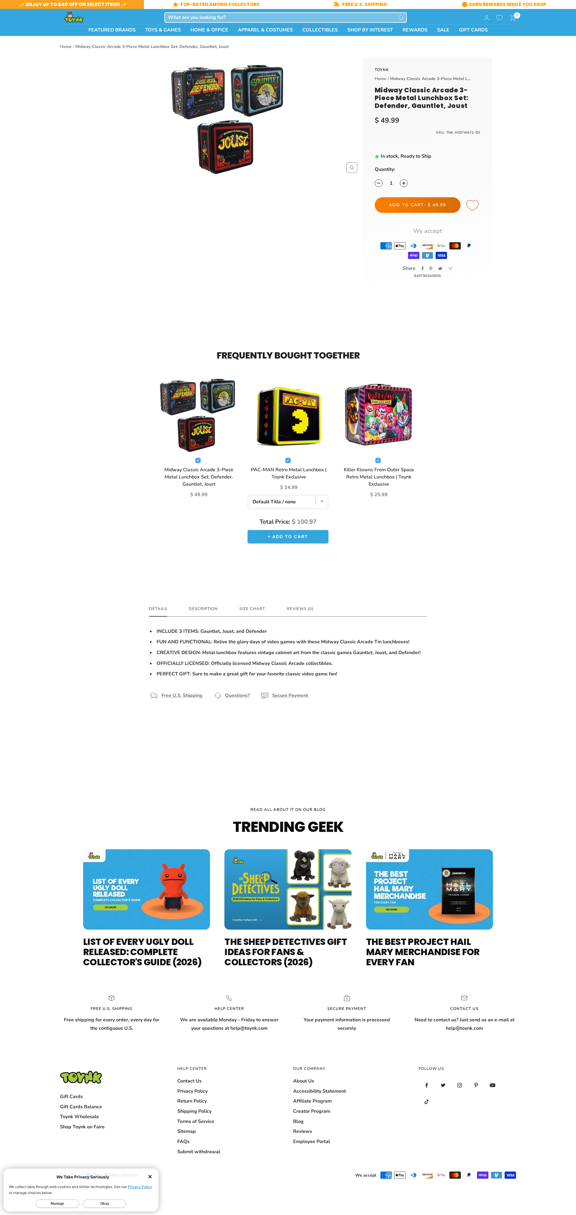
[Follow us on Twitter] (443, 1085)
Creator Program (311, 1111)
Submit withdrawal (198, 1151)
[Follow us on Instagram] (460, 1085)
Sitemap (186, 1131)
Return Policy (192, 1101)
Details (158, 609)
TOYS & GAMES (163, 30)
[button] (513, 18)
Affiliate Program (312, 1101)
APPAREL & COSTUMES (265, 30)
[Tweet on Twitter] (440, 269)
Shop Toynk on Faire (82, 1127)
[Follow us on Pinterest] (476, 1085)
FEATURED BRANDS (112, 30)
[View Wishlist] (499, 18)
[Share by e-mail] (450, 269)
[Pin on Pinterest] (430, 269)
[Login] (486, 17)
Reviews (302, 1131)
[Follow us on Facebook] (426, 1085)
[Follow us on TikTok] (426, 1102)
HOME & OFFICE (209, 30)
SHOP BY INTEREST (370, 30)
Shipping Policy (194, 1111)
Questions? (237, 695)
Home (66, 46)
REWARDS (415, 30)
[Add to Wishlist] (473, 205)
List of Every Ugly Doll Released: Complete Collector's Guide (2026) (142, 952)
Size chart (252, 609)
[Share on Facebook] (423, 269)
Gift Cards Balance (81, 1106)
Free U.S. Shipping (181, 695)
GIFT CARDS (473, 30)
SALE (443, 30)
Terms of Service (195, 1121)
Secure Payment (290, 695)
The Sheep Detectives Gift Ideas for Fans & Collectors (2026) (285, 952)
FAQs (183, 1141)
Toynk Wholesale (79, 1116)
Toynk (382, 70)
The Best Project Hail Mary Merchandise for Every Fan (423, 952)
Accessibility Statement (319, 1091)
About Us (303, 1081)
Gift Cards (71, 1096)
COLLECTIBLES (320, 30)
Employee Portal (311, 1141)
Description (203, 609)
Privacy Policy (192, 1091)
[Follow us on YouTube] (492, 1085)
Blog (298, 1121)
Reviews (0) (300, 609)
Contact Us (189, 1081)
